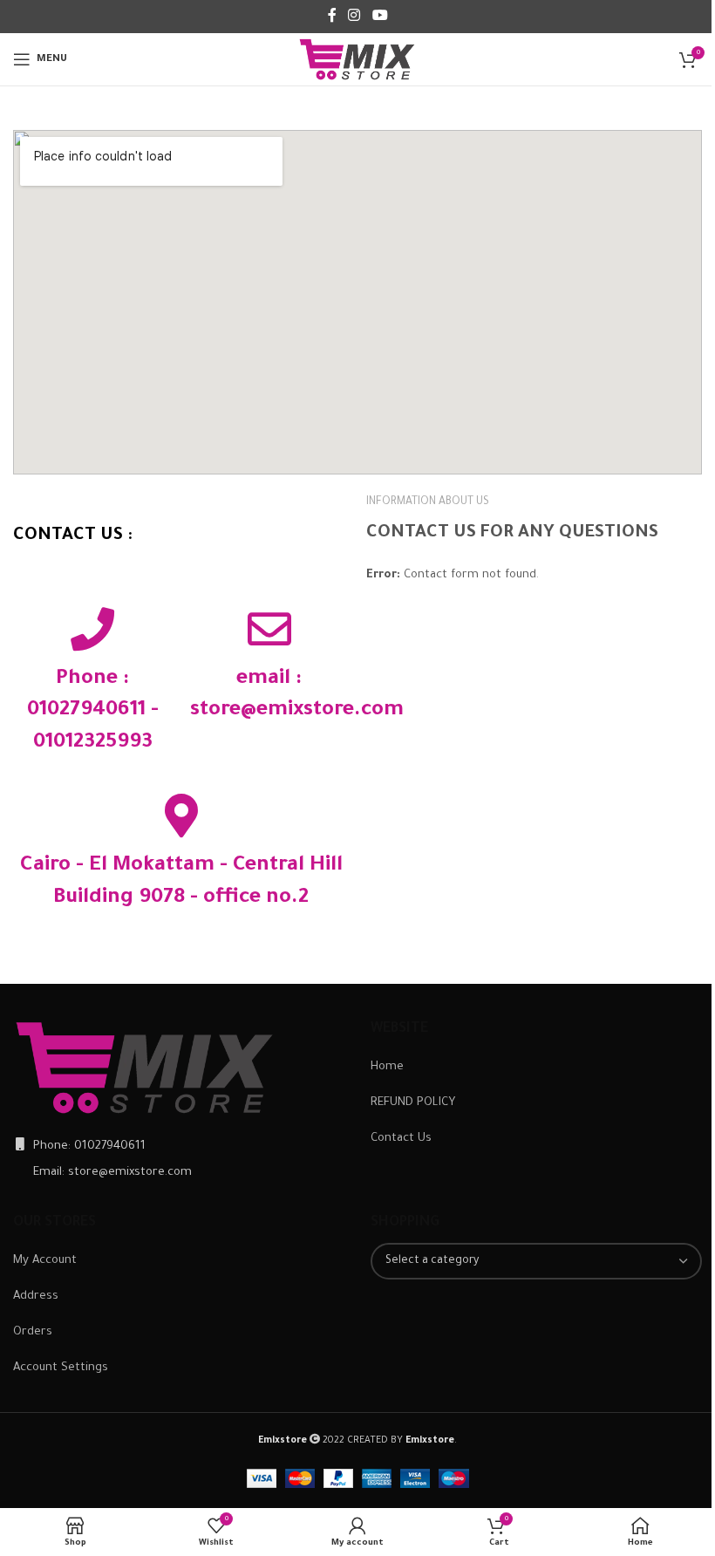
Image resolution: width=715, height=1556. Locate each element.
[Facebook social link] (332, 16)
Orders (32, 1332)
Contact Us (401, 1138)
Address (35, 1296)
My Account (45, 1260)
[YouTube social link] (379, 16)
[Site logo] (357, 59)
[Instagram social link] (354, 16)
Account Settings (60, 1368)
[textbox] (536, 1261)
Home (387, 1067)
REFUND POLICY (413, 1102)
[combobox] (536, 1261)
